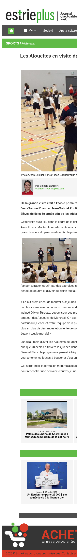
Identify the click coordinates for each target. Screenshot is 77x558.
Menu (32, 30)
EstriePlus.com (25, 553)
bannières (47, 542)
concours (62, 542)
